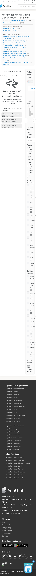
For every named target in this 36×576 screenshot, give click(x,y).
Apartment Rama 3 (12, 412)
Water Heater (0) (32, 227)
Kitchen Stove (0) (32, 264)
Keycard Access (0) (32, 278)
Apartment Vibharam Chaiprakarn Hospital (16, 61)
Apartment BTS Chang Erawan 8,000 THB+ (9, 126)
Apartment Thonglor (12, 394)
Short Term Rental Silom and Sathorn (18, 462)
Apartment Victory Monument (15, 415)
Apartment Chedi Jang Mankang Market (15, 53)
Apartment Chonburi (12, 449)
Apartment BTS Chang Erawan (13, 70)
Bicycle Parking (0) (32, 305)
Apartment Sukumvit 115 (10, 30)
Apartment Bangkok (12, 428)
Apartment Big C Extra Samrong (13, 44)
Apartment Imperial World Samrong (14, 40)
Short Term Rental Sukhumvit (15, 459)
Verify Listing (6, 527)
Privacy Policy (6, 533)
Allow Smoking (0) (32, 247)
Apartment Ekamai (12, 391)
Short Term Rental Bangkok (15, 456)
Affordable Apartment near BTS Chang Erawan (10, 114)
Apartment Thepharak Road (19, 20)
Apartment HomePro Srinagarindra (13, 51)
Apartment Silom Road (13, 403)
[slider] (32, 116)
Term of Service (7, 530)
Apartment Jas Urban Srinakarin (12, 42)
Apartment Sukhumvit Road (11, 22)
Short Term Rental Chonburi (15, 474)
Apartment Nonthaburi (13, 434)
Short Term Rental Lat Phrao (15, 465)
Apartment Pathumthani (13, 440)
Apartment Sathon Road (14, 400)
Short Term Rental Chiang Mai (15, 471)
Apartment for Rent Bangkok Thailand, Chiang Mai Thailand (9, 6)
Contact (5, 535)
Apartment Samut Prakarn (14, 437)
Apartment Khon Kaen (13, 443)
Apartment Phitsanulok (13, 446)
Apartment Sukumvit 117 (10, 28)
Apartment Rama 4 (12, 409)
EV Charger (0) (32, 354)
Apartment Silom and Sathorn (15, 406)
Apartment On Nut (12, 397)
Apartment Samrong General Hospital (14, 55)
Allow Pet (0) (31, 239)
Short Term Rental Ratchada (15, 468)
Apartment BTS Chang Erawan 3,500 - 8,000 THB (10, 120)
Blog (3, 521)
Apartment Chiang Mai (13, 431)
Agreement (6, 524)
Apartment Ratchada (13, 421)
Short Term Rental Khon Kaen (15, 477)
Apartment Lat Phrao (13, 418)
